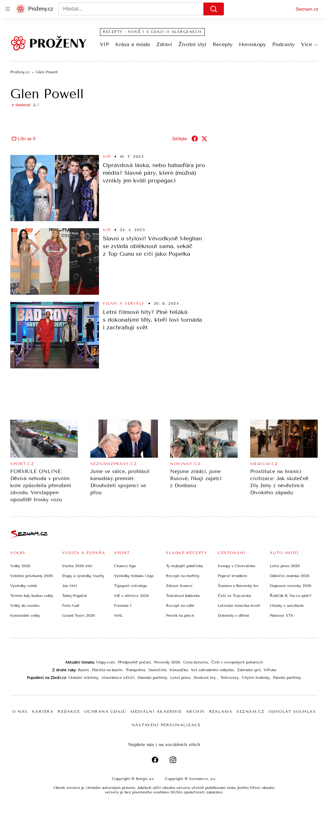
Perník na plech (180, 615)
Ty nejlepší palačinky (184, 566)
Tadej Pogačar (74, 595)
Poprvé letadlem (232, 576)
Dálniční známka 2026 (289, 576)
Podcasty (283, 44)
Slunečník (157, 670)
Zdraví (164, 44)
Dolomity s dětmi (233, 615)
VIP (104, 44)
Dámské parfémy (152, 677)
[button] (54, 188)
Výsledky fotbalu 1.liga (133, 576)
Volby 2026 (20, 566)
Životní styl (192, 44)
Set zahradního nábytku (212, 670)
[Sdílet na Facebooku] (195, 138)
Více (306, 44)
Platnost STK (282, 615)
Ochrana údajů (105, 711)
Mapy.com (105, 662)
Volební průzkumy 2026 (31, 576)
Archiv (195, 711)
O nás (20, 711)
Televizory (229, 677)
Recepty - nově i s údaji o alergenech (152, 32)
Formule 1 (122, 605)
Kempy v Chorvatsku (236, 566)
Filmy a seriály (124, 303)
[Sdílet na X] (204, 138)
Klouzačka (178, 670)
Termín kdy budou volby (31, 595)
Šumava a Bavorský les (238, 585)
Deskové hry (205, 677)
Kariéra (43, 711)
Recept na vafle (180, 605)
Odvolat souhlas (292, 711)
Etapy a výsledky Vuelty (83, 576)
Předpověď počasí (134, 662)
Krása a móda (132, 44)
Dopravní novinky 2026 (290, 585)
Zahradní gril (248, 670)
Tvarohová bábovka (183, 595)
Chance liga (124, 566)
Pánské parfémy (287, 677)
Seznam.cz (307, 9)
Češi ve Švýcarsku (234, 595)
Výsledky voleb (23, 585)
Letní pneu (180, 677)
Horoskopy (252, 44)
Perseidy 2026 (167, 662)
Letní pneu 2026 (285, 566)
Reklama (221, 711)
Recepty (223, 44)
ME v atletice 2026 (131, 595)
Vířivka (270, 670)
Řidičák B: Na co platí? (291, 595)
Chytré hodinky (256, 677)
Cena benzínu (195, 662)
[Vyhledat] (213, 9)
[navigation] (8, 9)
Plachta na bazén (107, 670)
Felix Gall (70, 605)
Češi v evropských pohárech (237, 662)
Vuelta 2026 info (77, 566)
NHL (118, 615)
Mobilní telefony (83, 677)
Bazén (83, 670)
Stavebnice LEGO (118, 677)
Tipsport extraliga (130, 585)
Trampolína (135, 670)
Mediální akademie (156, 711)
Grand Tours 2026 (78, 615)
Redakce (69, 711)
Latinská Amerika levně (239, 605)
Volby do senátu (24, 605)
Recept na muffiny (183, 576)
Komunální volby (25, 615)
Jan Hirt (69, 585)
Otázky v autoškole (287, 605)
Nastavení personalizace (166, 725)
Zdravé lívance (179, 585)
